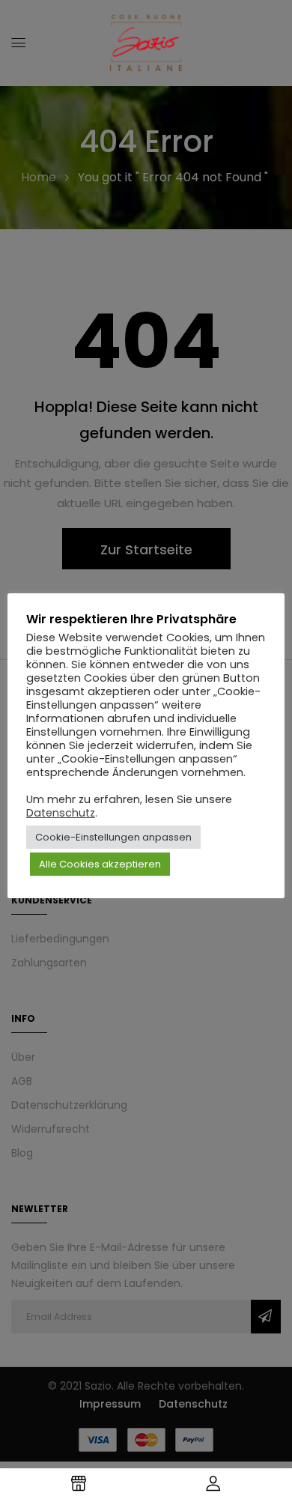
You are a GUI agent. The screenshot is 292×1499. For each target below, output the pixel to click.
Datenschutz (60, 813)
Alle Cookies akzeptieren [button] (100, 864)
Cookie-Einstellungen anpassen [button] (113, 837)
